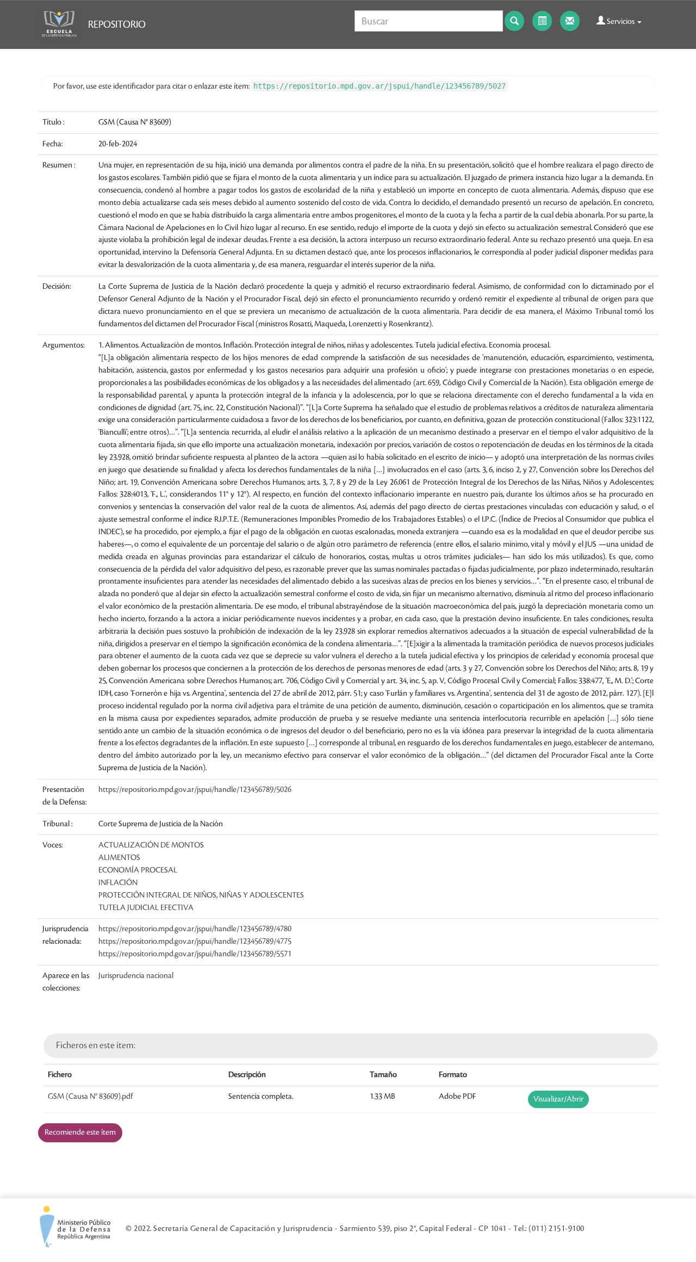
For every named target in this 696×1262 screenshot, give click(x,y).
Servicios (620, 21)
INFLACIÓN (118, 883)
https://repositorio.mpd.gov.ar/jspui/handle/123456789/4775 (194, 941)
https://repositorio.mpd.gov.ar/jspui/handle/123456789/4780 (194, 929)
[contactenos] (570, 21)
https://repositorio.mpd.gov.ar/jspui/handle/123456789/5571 (194, 954)
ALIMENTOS (119, 857)
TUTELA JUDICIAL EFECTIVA (146, 908)
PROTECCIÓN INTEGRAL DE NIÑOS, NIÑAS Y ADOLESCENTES (201, 895)
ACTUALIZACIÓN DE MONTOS (151, 845)
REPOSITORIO (117, 24)
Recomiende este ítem (80, 1132)
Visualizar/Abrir (558, 1099)
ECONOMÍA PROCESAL (137, 870)
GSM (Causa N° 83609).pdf (90, 1096)
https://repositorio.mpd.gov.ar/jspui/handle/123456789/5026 (194, 789)
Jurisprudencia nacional (135, 976)
